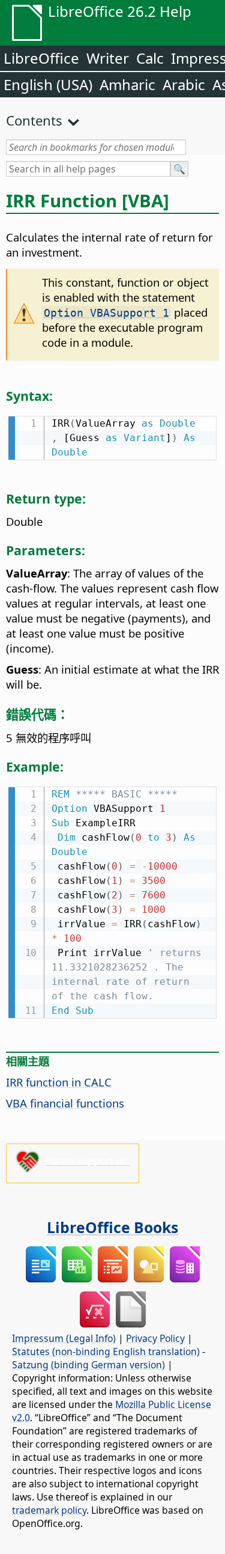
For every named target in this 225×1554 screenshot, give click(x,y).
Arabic (184, 84)
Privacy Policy (155, 1338)
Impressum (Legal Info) (64, 1338)
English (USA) (48, 84)
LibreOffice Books (112, 1227)
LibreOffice (41, 58)
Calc (150, 58)
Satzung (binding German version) (88, 1364)
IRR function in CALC (59, 1081)
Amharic (127, 84)
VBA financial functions (65, 1103)
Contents (34, 120)
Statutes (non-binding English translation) (106, 1351)
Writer (107, 58)
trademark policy (49, 1510)
